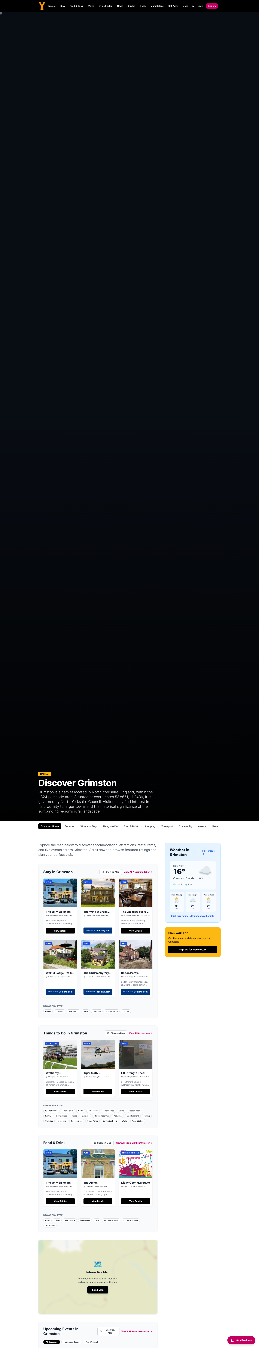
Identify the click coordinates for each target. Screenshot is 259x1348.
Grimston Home (50, 826)
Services (69, 826)
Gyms (121, 1111)
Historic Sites (108, 1111)
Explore (51, 6)
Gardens (85, 1116)
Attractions (93, 1111)
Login (200, 6)
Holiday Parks (112, 1011)
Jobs (185, 6)
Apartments (73, 1011)
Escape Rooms (135, 1111)
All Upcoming (52, 1342)
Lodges (126, 1011)
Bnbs (85, 1011)
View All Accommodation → (138, 872)
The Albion (90, 1182)
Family (48, 1116)
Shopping (149, 826)
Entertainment (133, 1116)
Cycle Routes (105, 6)
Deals (143, 6)
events (202, 826)
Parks (80, 1111)
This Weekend (92, 1342)
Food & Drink (76, 6)
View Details (60, 930)
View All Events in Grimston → (137, 1331)
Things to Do (110, 826)
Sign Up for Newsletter (192, 949)
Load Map (98, 1289)
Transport (167, 826)
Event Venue (68, 1111)
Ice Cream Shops (111, 1220)
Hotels (48, 1011)
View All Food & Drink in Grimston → (134, 1143)
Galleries (49, 1121)
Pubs (47, 1220)
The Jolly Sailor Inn (58, 911)
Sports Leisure (51, 1111)
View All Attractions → (141, 1033)
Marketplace (157, 6)
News (120, 6)
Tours (74, 1116)
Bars (97, 1220)
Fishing (147, 1116)
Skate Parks (92, 1121)
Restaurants (70, 1220)
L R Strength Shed (132, 1073)
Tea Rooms (50, 1225)
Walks (91, 6)
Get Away (173, 6)
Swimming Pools (110, 1121)
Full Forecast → (208, 852)
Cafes (57, 1220)
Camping (97, 1011)
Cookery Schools (131, 1220)
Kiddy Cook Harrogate (135, 1182)
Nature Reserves (101, 1116)
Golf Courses (61, 1116)
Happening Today (71, 1342)
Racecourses (76, 1121)
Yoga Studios (137, 1121)
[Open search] (193, 6)
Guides (131, 6)
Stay (62, 6)
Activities (118, 1116)
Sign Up (212, 6)
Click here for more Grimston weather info (192, 916)
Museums (62, 1121)
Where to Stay (88, 826)
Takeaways (85, 1220)
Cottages (59, 1011)
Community (185, 826)
